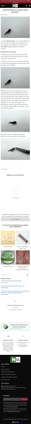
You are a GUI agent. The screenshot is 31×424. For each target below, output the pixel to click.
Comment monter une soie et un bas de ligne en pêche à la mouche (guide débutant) (15, 291)
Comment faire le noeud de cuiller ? (11, 281)
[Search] (26, 5)
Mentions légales (5, 369)
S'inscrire (24, 399)
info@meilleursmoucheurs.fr (13, 411)
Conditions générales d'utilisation (9, 377)
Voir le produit (15, 219)
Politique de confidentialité (7, 371)
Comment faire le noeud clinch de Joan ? (13, 286)
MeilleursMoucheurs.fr (12, 419)
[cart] (29, 5)
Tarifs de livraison (5, 379)
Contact (3, 366)
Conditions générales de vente (8, 374)
